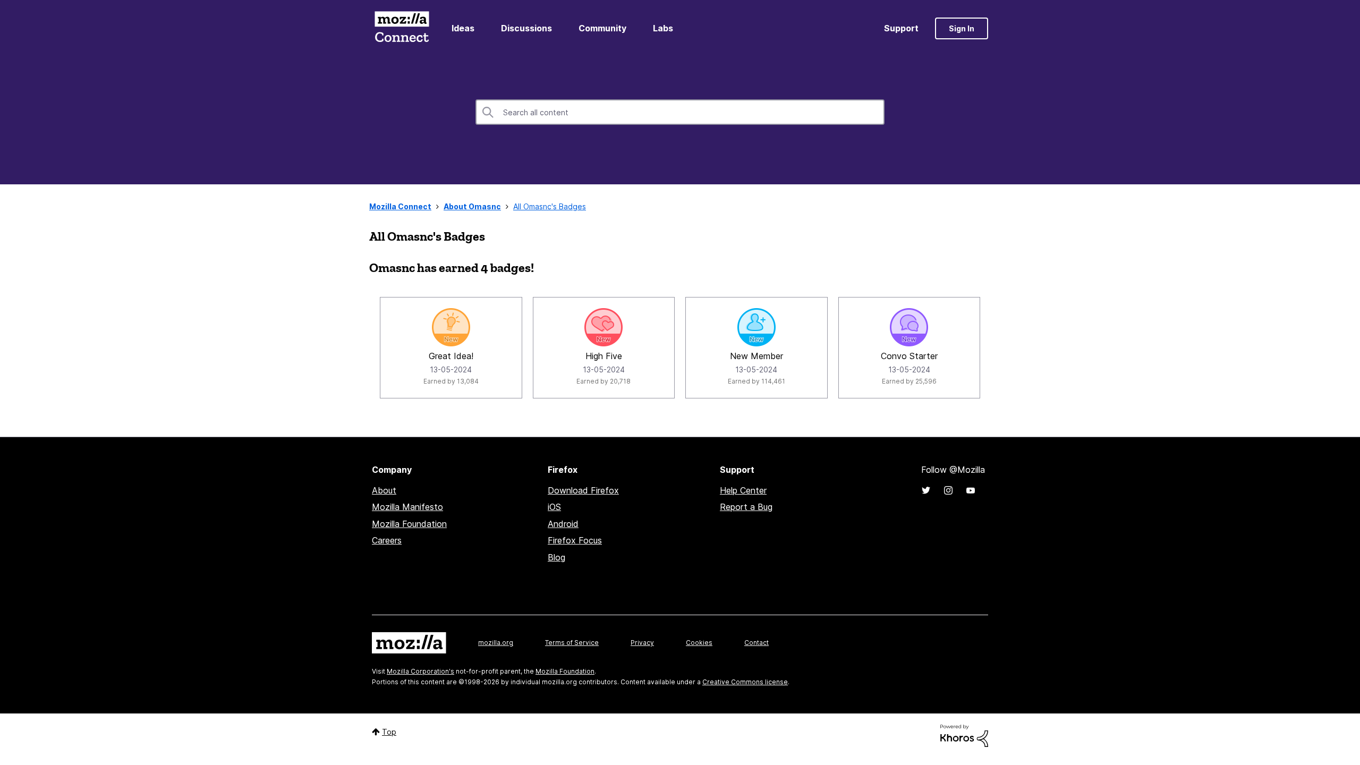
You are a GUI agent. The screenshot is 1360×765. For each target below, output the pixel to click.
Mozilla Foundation (409, 523)
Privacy (642, 643)
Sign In (961, 28)
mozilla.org (495, 643)
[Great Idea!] (451, 327)
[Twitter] (926, 490)
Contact (756, 643)
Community (602, 28)
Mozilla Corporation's (420, 671)
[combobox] (680, 112)
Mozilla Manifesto (407, 507)
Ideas (463, 28)
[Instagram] (948, 490)
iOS (554, 507)
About (384, 490)
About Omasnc (472, 206)
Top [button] (389, 731)
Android (563, 523)
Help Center (743, 490)
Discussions (526, 28)
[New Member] (756, 327)
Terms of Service (572, 643)
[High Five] (603, 327)
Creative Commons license (745, 682)
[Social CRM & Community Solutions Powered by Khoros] (964, 735)
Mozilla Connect (401, 28)
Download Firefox (583, 490)
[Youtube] (970, 490)
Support (901, 28)
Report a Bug (746, 507)
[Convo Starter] (909, 327)
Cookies (699, 643)
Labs (663, 28)
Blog (556, 557)
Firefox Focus (575, 540)
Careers (387, 540)
